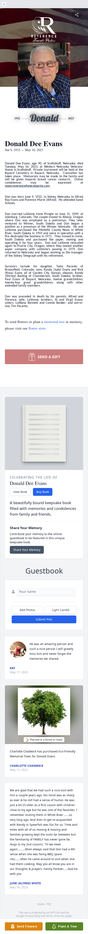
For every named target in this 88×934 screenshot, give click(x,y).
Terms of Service (55, 916)
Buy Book (42, 492)
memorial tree (54, 321)
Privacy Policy (32, 916)
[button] (44, 714)
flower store (37, 328)
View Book (20, 492)
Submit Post (44, 619)
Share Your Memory (26, 550)
